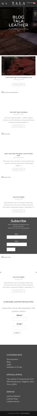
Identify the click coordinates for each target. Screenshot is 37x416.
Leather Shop (12, 399)
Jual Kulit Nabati (18, 197)
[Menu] (3, 3)
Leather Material (13, 396)
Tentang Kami (12, 359)
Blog (8, 362)
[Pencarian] (6, 4)
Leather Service (13, 401)
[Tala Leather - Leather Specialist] (18, 3)
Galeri (9, 365)
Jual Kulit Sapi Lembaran (18, 112)
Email (17, 241)
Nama (17, 234)
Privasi (19, 367)
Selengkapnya (18, 84)
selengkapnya (18, 291)
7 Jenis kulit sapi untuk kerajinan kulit (18, 77)
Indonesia (30, 2)
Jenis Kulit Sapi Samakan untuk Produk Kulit (18, 154)
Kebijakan (11, 367)
